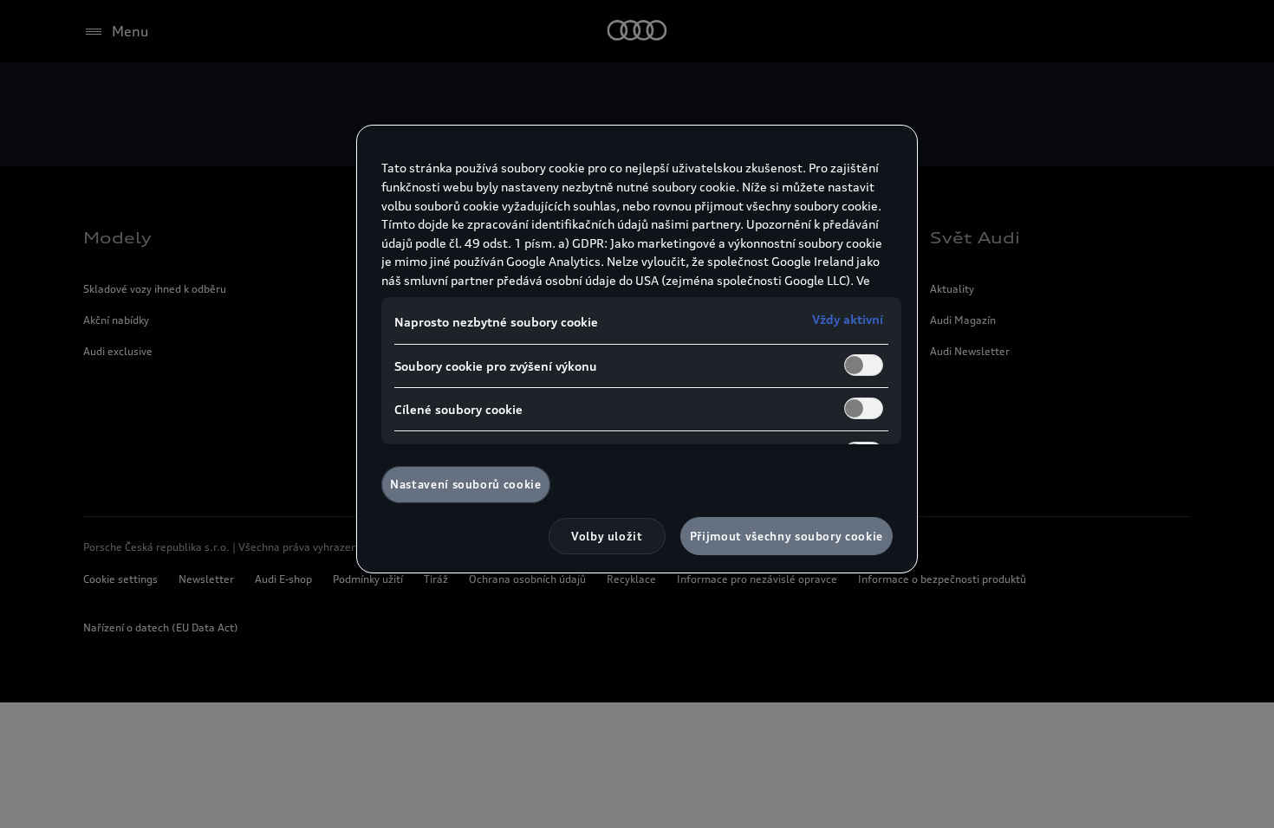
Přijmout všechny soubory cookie (786, 536)
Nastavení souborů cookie (466, 484)
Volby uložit (607, 536)
